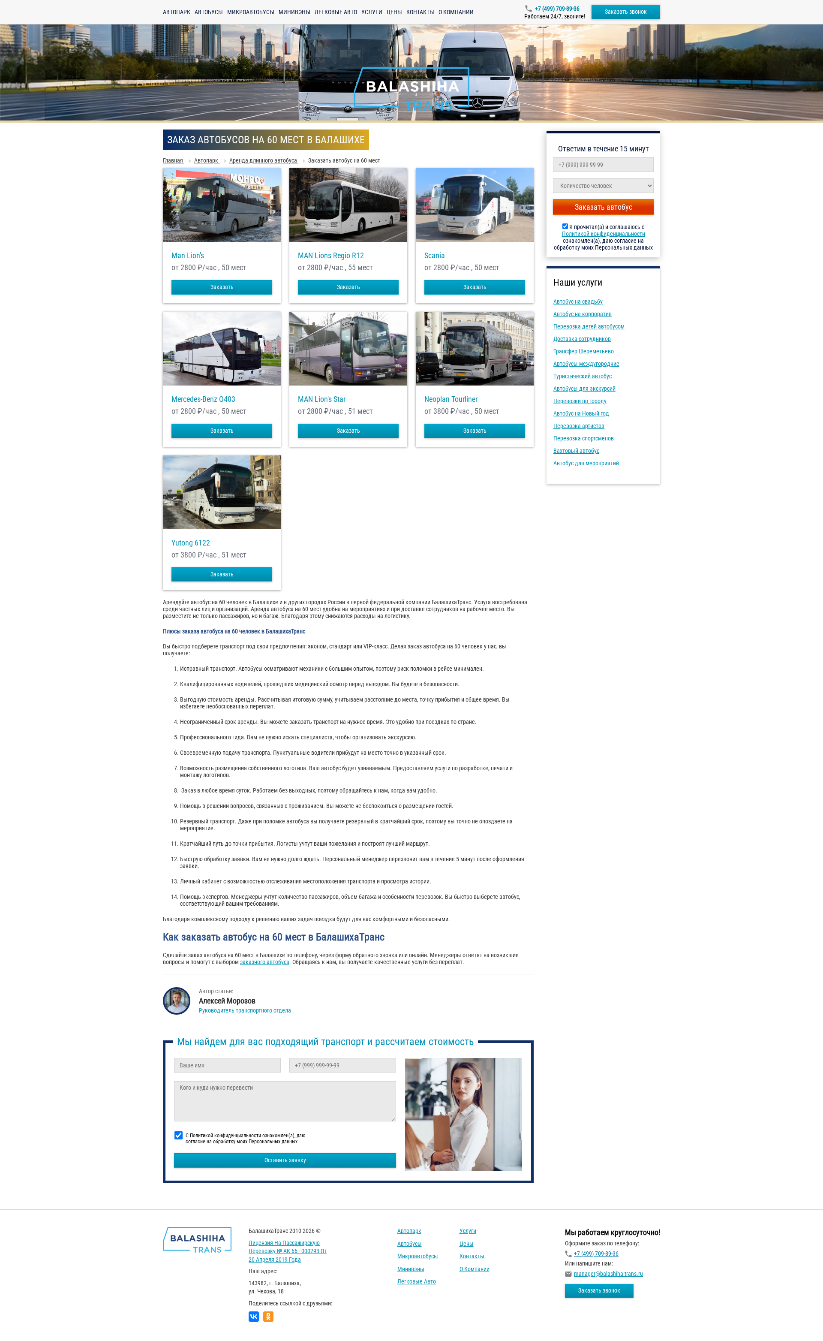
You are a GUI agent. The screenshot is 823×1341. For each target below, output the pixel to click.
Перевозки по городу (580, 401)
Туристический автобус (582, 376)
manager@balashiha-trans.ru (608, 1273)
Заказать (222, 286)
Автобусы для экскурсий (584, 388)
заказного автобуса (264, 961)
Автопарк (176, 12)
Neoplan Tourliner (451, 399)
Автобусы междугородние (586, 363)
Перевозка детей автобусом (589, 326)
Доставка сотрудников (582, 338)
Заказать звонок (626, 11)
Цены (394, 12)
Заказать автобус (603, 206)
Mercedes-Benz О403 (203, 399)
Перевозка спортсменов (583, 438)
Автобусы (209, 12)
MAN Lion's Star (321, 399)
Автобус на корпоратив (582, 313)
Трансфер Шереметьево (583, 351)
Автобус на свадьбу (578, 301)
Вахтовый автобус (576, 450)
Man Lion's (187, 255)
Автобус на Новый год (581, 413)
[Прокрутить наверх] (28, 1321)
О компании (456, 12)
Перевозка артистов (578, 425)
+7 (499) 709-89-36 (557, 8)
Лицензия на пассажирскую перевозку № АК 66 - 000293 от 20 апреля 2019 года (288, 1251)
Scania (434, 255)
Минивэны (294, 12)
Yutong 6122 (190, 543)
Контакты (420, 12)
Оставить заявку (285, 1160)
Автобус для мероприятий (586, 463)
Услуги (371, 12)
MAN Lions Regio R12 (331, 255)
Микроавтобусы (250, 12)
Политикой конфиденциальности (603, 233)
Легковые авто (336, 12)
